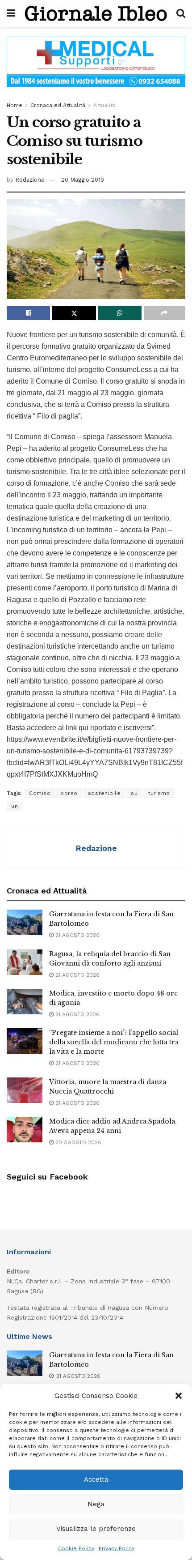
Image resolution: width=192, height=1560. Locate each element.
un (14, 806)
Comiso (39, 793)
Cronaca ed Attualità (57, 105)
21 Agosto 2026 (77, 935)
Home (14, 105)
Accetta (96, 1479)
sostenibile (104, 793)
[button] (178, 1395)
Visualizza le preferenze (96, 1529)
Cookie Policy (76, 1548)
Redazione (30, 179)
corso (69, 793)
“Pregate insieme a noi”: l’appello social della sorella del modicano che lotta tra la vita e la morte (114, 1042)
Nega (96, 1504)
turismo (159, 793)
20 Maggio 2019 (82, 179)
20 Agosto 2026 (77, 1142)
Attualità (104, 105)
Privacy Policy (116, 1548)
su (134, 793)
